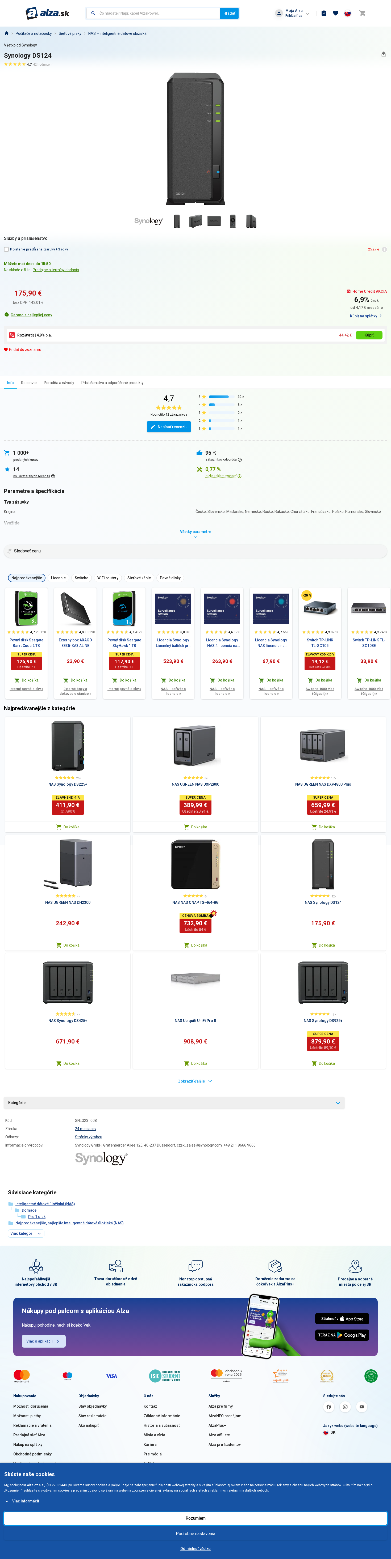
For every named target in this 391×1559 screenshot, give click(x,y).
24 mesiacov (85, 1129)
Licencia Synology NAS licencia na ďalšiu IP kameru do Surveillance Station (271, 643)
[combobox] (153, 13)
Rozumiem (196, 1518)
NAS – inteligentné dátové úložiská (117, 33)
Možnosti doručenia (30, 1406)
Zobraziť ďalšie (191, 1081)
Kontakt (150, 1406)
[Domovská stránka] (6, 33)
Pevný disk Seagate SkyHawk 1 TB (124, 643)
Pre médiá (153, 1454)
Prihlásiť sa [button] (293, 16)
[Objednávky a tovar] (324, 13)
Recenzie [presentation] (29, 383)
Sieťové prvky (70, 33)
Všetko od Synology (20, 45)
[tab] (10, 382)
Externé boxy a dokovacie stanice (75, 691)
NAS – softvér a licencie (173, 691)
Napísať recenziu (173, 427)
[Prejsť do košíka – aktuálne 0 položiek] (362, 13)
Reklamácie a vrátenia (32, 1425)
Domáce (29, 1210)
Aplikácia (152, 1464)
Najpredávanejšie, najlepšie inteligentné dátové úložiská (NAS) (69, 1223)
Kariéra (150, 1444)
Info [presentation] (10, 383)
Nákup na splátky (27, 1444)
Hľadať (229, 13)
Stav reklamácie (92, 1416)
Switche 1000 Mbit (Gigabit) (320, 691)
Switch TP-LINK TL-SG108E (369, 643)
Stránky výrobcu (88, 1137)
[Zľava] (306, 595)
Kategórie (17, 1103)
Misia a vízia (154, 1435)
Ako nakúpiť (88, 1425)
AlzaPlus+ (217, 1425)
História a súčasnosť (162, 1425)
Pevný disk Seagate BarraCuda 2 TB (26, 643)
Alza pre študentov (225, 1444)
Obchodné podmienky (32, 1454)
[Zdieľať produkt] (383, 54)
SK (333, 1432)
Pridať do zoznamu (25, 349)
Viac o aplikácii (39, 1341)
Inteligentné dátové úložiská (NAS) (45, 1204)
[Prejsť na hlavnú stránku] (47, 13)
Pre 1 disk (36, 1217)
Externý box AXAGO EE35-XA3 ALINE (75, 643)
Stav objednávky (92, 1406)
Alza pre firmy (221, 1406)
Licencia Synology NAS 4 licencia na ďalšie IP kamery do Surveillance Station (222, 643)
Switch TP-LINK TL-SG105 (320, 643)
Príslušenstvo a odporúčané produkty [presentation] (112, 383)
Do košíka (72, 827)
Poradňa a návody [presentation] (59, 383)
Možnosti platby (27, 1416)
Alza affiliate (219, 1435)
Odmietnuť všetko (195, 1549)
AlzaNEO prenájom (225, 1416)
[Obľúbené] (335, 13)
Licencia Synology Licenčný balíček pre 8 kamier (173, 643)
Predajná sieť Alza (29, 1435)
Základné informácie (162, 1416)
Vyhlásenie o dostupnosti (35, 1464)
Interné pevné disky (26, 689)
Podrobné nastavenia (195, 1533)
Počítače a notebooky (34, 33)
